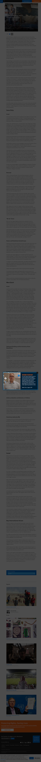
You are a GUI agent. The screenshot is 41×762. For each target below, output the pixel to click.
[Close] (37, 373)
